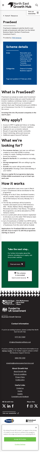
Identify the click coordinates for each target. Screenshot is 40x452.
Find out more (15, 264)
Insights (20, 394)
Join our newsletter (9, 413)
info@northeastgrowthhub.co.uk (20, 342)
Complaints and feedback (20, 397)
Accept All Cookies (20, 439)
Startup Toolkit (7, 351)
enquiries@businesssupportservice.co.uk (20, 363)
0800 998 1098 (20, 358)
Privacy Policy (20, 377)
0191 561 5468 (20, 337)
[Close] (36, 427)
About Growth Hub (20, 371)
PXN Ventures (16, 38)
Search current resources (19, 278)
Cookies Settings (20, 444)
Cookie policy (20, 380)
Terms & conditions (20, 374)
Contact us (20, 388)
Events (20, 391)
